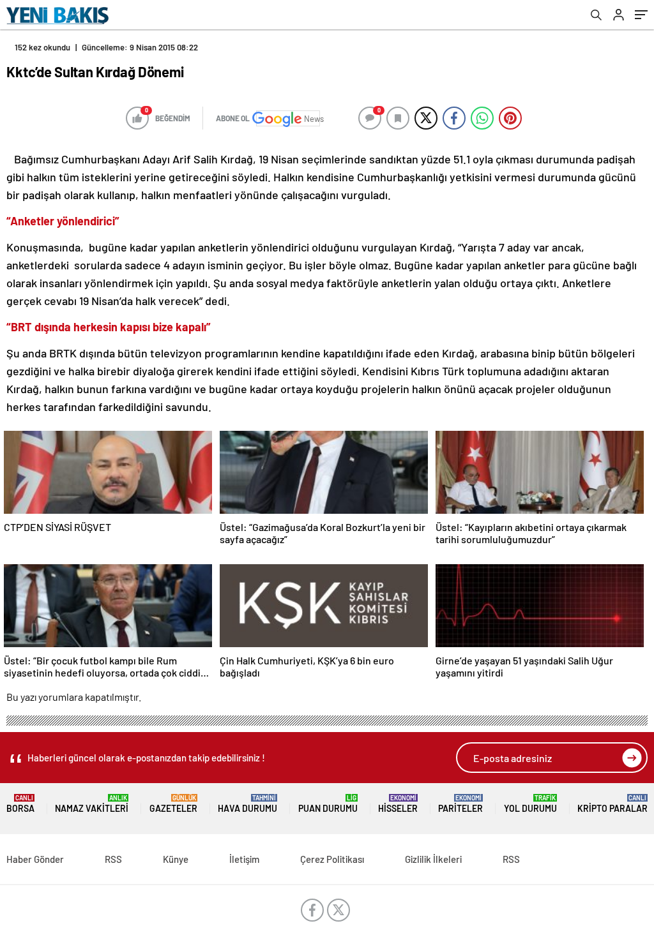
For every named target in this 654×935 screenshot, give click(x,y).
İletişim (244, 859)
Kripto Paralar (612, 804)
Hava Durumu (247, 804)
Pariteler (460, 804)
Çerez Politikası (332, 859)
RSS (113, 859)
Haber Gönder (35, 859)
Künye (175, 859)
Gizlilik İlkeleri (433, 859)
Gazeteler (173, 804)
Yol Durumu (530, 804)
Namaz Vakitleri (91, 804)
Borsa (20, 804)
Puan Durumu (328, 804)
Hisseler (398, 804)
